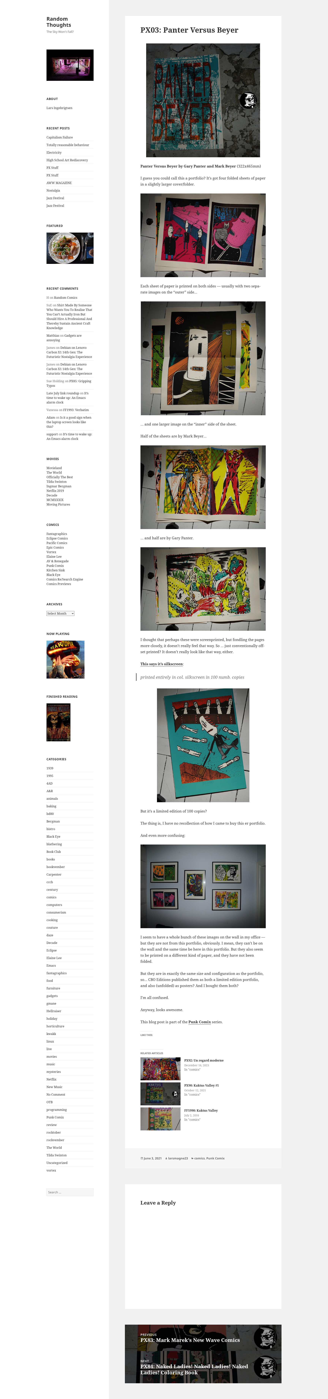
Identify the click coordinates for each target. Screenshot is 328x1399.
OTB (50, 1102)
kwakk (51, 1034)
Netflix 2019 (55, 491)
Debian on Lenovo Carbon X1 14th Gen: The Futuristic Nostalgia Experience (69, 352)
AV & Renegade (58, 561)
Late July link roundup (63, 393)
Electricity (54, 152)
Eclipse (52, 950)
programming (57, 1110)
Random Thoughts (59, 21)
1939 (50, 768)
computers (54, 905)
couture (52, 928)
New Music (54, 1087)
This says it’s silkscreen (161, 663)
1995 (50, 776)
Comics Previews (59, 584)
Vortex (51, 552)
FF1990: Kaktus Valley (201, 1110)
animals (52, 799)
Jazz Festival (55, 198)
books (51, 859)
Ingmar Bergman (59, 486)
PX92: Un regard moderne (204, 1060)
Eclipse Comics (57, 538)
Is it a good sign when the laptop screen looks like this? (69, 422)
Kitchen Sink (56, 570)
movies (52, 1057)
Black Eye (53, 575)
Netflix (51, 1079)
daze (50, 935)
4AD (50, 783)
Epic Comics (55, 547)
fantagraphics (57, 973)
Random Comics (65, 298)
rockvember (55, 1140)
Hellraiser (54, 1011)
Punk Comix (55, 566)
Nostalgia (53, 190)
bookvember (56, 867)
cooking (52, 920)
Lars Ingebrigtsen (59, 108)
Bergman (53, 821)
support (52, 434)
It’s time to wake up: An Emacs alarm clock (67, 397)
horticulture (55, 1026)
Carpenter (54, 874)
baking (51, 806)
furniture (53, 988)
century (52, 890)
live (49, 1049)
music (51, 1064)
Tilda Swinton (57, 482)
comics (51, 897)
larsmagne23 (178, 1158)
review (52, 1125)
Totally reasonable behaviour (68, 145)
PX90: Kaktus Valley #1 (201, 1085)
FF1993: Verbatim (76, 410)
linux (50, 1041)
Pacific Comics (57, 543)
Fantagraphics (57, 534)
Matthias (53, 335)
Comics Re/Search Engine (65, 579)
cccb (50, 882)
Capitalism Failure (60, 137)
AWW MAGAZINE (59, 183)
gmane (51, 1003)
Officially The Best (60, 477)
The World (54, 472)
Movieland (54, 468)
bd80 (50, 814)
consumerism (56, 912)
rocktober (54, 1132)
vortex (51, 1170)
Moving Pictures (58, 504)
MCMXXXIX (55, 500)
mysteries (54, 1072)
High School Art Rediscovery (67, 160)
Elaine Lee (54, 556)
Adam (51, 417)
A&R (50, 791)
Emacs (51, 965)
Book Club (54, 852)
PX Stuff (52, 168)
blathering (54, 844)
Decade (52, 495)
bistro (51, 829)
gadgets (52, 996)
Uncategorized (57, 1163)
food (50, 981)
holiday (52, 1019)
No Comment (56, 1094)
